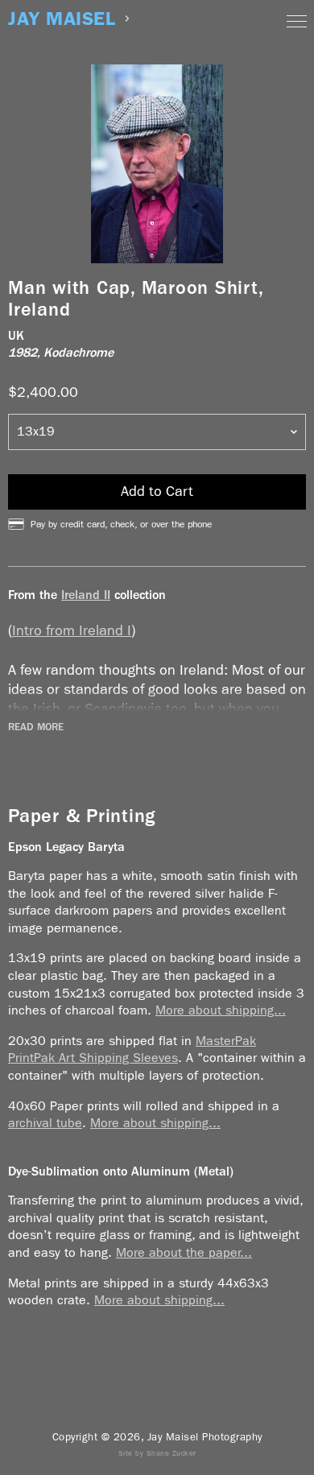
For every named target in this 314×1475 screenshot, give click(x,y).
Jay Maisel (61, 19)
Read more (36, 727)
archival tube (45, 1122)
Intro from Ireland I (71, 630)
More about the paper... (184, 1252)
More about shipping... (220, 1010)
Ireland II (85, 594)
